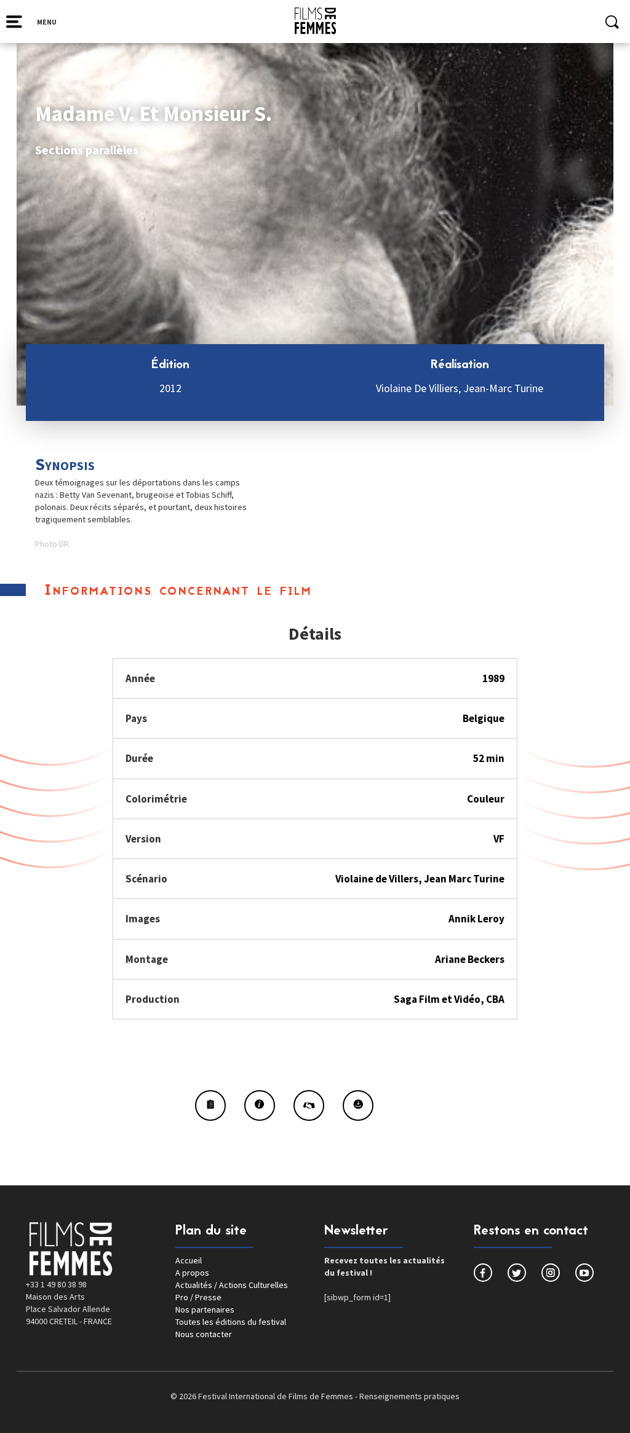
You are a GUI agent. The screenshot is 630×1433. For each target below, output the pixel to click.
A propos (192, 1272)
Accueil (188, 1260)
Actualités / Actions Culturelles (231, 1284)
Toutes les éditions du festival (230, 1321)
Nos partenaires (204, 1309)
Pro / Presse (198, 1297)
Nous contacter (203, 1334)
